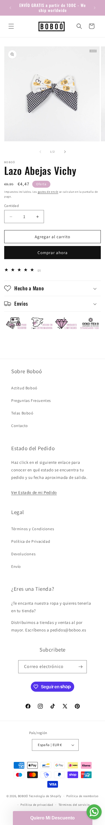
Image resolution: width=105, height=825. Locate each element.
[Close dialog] (98, 364)
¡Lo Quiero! (52, 483)
